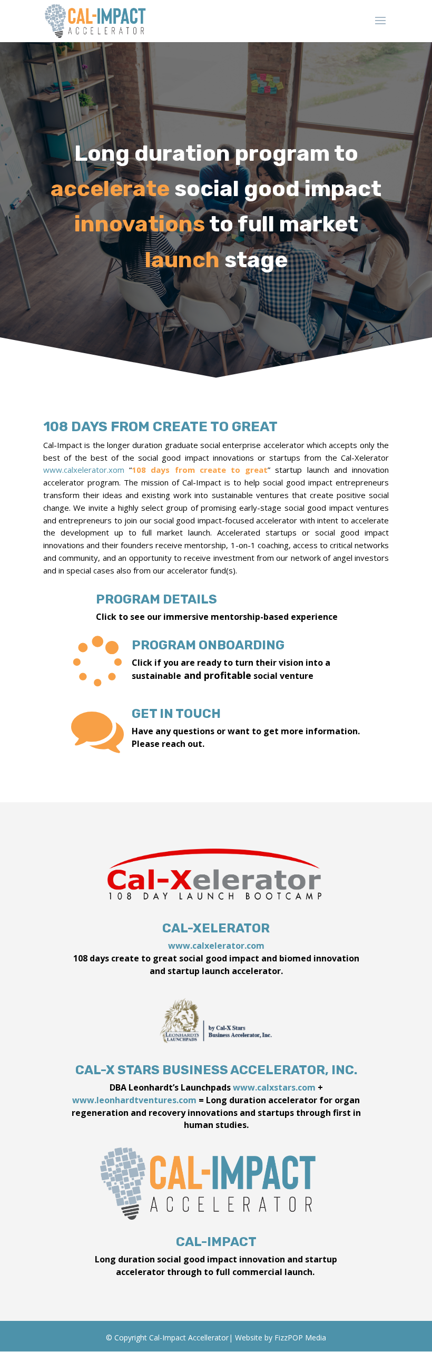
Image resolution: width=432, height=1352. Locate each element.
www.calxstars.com (274, 1087)
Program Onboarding (208, 645)
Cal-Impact (216, 1241)
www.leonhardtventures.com (134, 1100)
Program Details (156, 599)
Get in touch (176, 713)
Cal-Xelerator (216, 928)
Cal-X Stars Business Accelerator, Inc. (216, 1070)
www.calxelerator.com (216, 945)
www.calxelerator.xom (83, 469)
